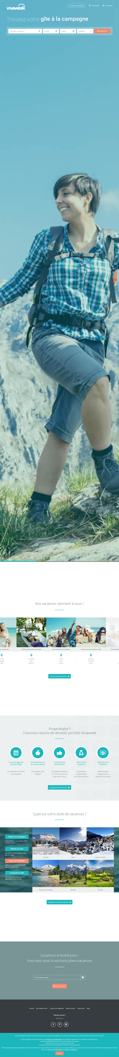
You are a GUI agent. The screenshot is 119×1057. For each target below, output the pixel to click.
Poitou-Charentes (73, 890)
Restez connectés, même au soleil (44, 649)
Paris (74, 661)
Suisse (15, 659)
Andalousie (73, 857)
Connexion (109, 5)
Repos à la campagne (16, 837)
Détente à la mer (16, 849)
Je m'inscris (60, 986)
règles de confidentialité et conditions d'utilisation (62, 1049)
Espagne (44, 659)
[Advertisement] (59, 576)
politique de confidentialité (54, 1039)
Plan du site (81, 1008)
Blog (88, 1008)
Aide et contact (70, 1008)
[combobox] (85, 31)
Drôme (15, 663)
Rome (44, 663)
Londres (74, 663)
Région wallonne (45, 890)
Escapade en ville (17, 873)
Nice (74, 659)
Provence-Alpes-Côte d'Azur (104, 661)
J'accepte (59, 1053)
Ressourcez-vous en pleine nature (58, 902)
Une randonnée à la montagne (15, 649)
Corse (15, 661)
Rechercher (103, 31)
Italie (104, 659)
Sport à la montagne (17, 861)
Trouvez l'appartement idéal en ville (74, 649)
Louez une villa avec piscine (104, 649)
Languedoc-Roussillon (104, 663)
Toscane (46, 857)
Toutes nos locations (59, 676)
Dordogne (100, 890)
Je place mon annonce (58, 787)
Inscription (95, 5)
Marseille (45, 661)
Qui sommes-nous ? (42, 1008)
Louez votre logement (77, 5)
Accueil (31, 1008)
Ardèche (100, 857)
